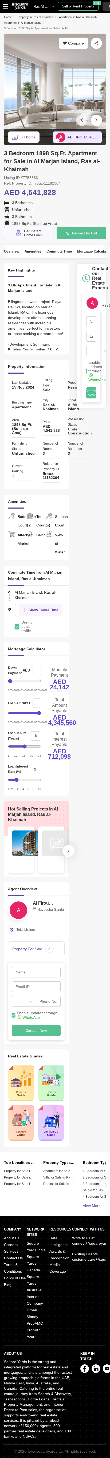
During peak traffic (27, 626)
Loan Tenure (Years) (17, 735)
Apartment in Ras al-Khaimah (78, 17)
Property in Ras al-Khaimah (35, 17)
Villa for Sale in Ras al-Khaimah (66, 1177)
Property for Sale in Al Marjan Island (30, 1171)
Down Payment (15, 670)
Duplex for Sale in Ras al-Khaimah (68, 1184)
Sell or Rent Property (80, 5)
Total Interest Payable (59, 739)
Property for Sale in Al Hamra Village (30, 1177)
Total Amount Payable (59, 705)
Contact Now (36, 1030)
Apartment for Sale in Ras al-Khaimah (70, 1171)
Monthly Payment (59, 672)
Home (8, 17)
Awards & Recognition (59, 1254)
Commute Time (59, 251)
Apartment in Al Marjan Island (22, 22)
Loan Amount (18, 703)
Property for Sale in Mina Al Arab (27, 1184)
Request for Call (84, 233)
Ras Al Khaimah (46, 7)
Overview (11, 251)
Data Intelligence (59, 1241)
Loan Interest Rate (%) (18, 769)
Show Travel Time (43, 610)
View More (92, 1206)
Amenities (33, 251)
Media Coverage (57, 1268)
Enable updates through (37, 1015)
